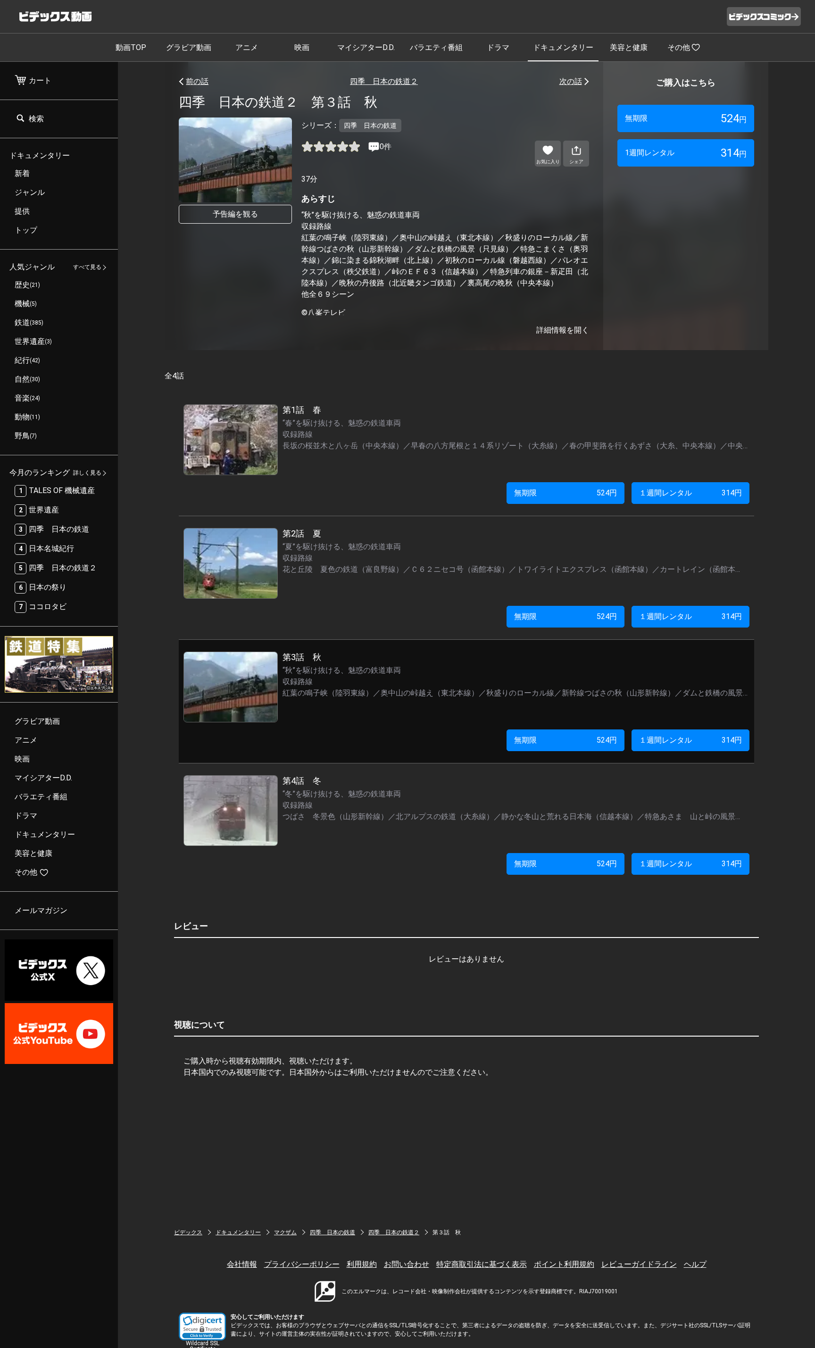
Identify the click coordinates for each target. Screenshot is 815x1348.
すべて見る (87, 267)
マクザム (285, 1232)
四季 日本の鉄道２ (384, 81)
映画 (301, 47)
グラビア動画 (188, 47)
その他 (678, 47)
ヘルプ (695, 1264)
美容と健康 (629, 47)
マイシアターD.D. (366, 47)
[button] (202, 1326)
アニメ (246, 47)
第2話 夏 (302, 533)
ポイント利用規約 (564, 1264)
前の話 (197, 81)
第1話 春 (302, 410)
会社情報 (242, 1264)
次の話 (570, 81)
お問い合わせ (406, 1264)
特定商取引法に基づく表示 (481, 1264)
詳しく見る (87, 473)
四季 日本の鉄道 (332, 1232)
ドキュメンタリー (563, 47)
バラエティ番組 (436, 47)
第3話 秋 (302, 657)
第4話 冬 (302, 781)
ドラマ (498, 47)
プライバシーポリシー (302, 1264)
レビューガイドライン (639, 1264)
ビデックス (188, 1232)
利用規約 (362, 1264)
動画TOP (131, 47)
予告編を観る (235, 213)
